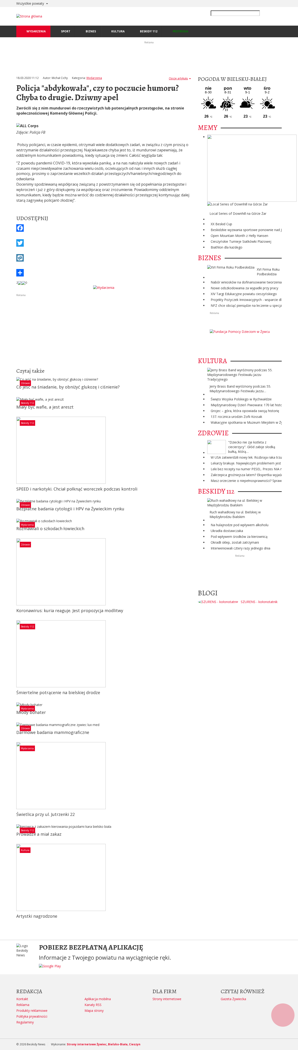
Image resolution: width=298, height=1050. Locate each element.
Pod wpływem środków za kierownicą (239, 536)
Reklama (22, 1004)
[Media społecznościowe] (103, 272)
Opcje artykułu (178, 78)
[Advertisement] (103, 329)
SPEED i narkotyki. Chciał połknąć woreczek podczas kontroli (76, 489)
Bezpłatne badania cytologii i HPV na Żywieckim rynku (70, 508)
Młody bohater (31, 712)
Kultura (25, 850)
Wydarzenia (94, 78)
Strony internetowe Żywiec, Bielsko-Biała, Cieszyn (103, 1044)
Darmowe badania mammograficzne (52, 732)
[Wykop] (103, 258)
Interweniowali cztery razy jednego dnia (240, 548)
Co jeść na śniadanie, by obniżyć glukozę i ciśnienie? (68, 387)
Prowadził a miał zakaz (38, 834)
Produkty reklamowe (31, 1010)
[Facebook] (103, 228)
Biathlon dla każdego (226, 247)
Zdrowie (25, 383)
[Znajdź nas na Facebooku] (4, 525)
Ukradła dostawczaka (227, 530)
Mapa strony (94, 1010)
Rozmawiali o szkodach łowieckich (50, 528)
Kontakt (22, 999)
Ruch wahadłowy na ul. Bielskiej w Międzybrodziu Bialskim (235, 514)
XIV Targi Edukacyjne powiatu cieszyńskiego (244, 294)
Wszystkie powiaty (30, 3)
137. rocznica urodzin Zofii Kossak (236, 416)
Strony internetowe (166, 999)
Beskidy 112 (27, 403)
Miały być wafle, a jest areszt (45, 407)
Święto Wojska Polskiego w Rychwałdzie (241, 399)
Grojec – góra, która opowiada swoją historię (245, 411)
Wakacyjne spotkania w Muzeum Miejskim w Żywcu (250, 422)
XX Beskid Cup (221, 224)
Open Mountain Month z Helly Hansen (239, 235)
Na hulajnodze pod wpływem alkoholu (239, 525)
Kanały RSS (93, 1004)
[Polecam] (20, 282)
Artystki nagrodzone (36, 916)
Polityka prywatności (31, 1016)
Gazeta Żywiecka (233, 999)
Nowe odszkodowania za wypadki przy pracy (244, 288)
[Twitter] (103, 243)
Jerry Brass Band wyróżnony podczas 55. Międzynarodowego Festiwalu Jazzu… (240, 388)
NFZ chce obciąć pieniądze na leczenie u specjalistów (251, 305)
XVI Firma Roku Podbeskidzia (268, 271)
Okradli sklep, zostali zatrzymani (235, 542)
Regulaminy (25, 1022)
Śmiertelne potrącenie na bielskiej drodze (58, 692)
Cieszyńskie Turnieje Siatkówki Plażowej (241, 241)
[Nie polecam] (23, 282)
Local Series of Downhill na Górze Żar (238, 213)
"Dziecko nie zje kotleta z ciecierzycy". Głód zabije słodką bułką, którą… (251, 447)
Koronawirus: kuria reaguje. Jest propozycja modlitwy (69, 610)
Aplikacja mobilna (98, 999)
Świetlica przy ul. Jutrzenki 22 (45, 814)
